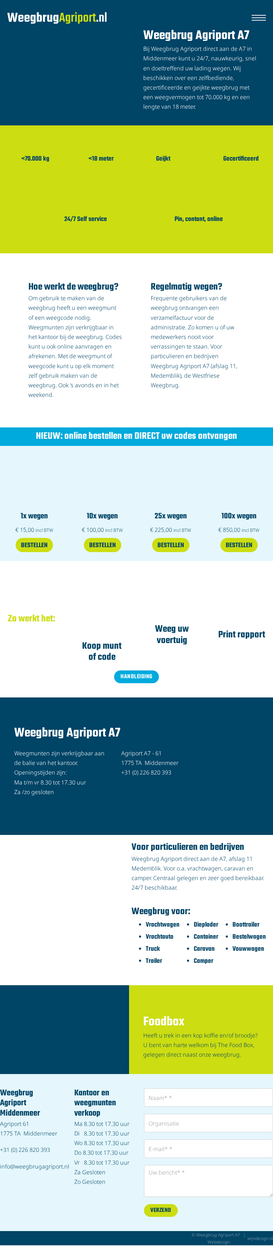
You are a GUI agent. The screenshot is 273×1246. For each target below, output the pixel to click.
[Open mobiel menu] (259, 18)
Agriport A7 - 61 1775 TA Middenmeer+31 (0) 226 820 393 (149, 763)
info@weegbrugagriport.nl (153, 791)
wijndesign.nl (260, 1238)
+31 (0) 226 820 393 (25, 1149)
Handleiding (136, 676)
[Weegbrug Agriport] (57, 18)
